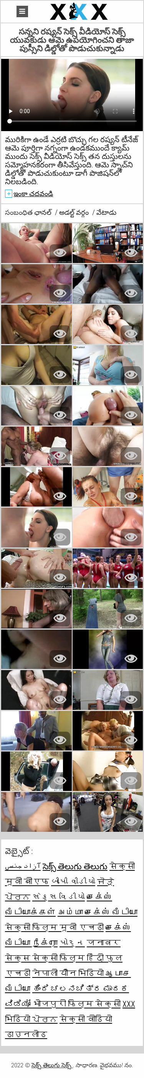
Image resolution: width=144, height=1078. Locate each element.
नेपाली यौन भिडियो (69, 973)
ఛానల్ (43, 212)
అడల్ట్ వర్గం (74, 212)
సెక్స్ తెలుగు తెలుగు (75, 866)
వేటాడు (106, 212)
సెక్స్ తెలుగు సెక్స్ (52, 1065)
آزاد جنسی (23, 866)
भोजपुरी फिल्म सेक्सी (76, 1003)
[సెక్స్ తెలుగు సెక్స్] (80, 12)
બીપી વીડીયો (73, 881)
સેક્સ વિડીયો (58, 896)
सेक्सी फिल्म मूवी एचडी (54, 927)
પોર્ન (72, 942)
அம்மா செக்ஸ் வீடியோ (97, 912)
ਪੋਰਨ (45, 1019)
